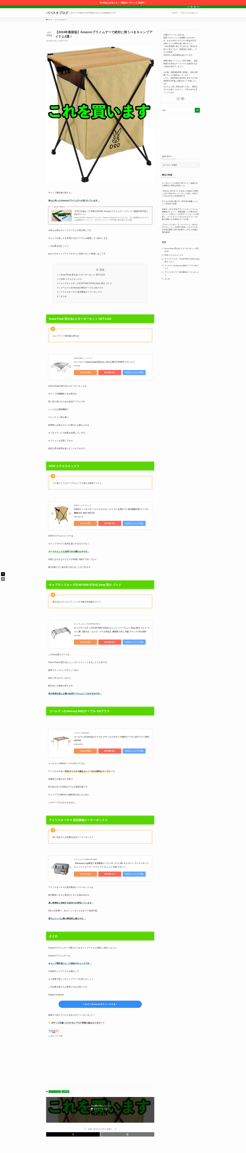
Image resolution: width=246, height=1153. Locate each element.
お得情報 (65, 1091)
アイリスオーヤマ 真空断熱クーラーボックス (81, 292)
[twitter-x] (188, 6)
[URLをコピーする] (127, 1134)
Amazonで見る (85, 372)
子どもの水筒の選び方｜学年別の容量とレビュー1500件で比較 (180, 202)
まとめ (63, 296)
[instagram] (191, 6)
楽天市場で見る (109, 372)
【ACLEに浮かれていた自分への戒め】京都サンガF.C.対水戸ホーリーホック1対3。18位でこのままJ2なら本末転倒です (180, 193)
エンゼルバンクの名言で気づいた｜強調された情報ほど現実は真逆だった (180, 184)
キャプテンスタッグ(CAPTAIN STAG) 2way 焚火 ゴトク (86, 283)
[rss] (195, 6)
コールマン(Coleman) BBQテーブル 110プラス (81, 288)
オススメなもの (54, 1091)
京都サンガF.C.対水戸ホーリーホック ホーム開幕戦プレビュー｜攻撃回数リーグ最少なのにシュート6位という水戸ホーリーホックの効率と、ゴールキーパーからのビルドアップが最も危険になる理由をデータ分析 (180, 214)
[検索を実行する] (197, 110)
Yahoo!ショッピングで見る (134, 372)
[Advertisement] (100, 1064)
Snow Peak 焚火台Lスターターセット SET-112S (82, 275)
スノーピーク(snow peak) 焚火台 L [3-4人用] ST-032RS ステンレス (104, 362)
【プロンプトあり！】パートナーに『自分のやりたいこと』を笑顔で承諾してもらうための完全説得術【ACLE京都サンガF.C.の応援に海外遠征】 (180, 228)
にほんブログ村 (55, 1036)
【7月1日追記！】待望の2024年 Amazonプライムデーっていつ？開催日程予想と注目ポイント (111, 212)
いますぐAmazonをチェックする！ (100, 1004)
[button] (73, 1134)
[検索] (198, 6)
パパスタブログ (57, 12)
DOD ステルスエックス (71, 279)
